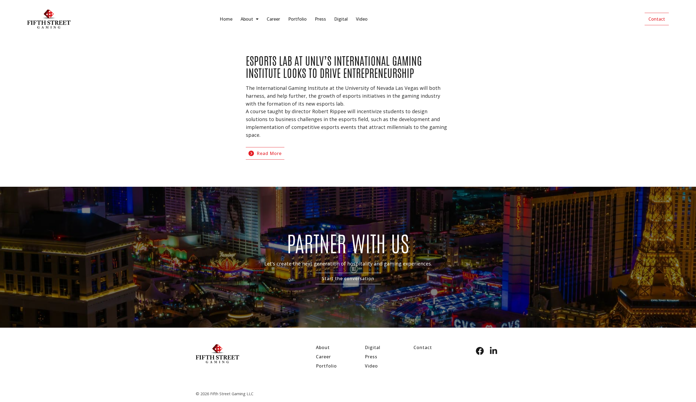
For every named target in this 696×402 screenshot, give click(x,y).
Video (362, 19)
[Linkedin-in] (493, 351)
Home (226, 19)
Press (320, 19)
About (247, 19)
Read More (269, 153)
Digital (341, 19)
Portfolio (297, 19)
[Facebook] (480, 351)
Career (273, 19)
